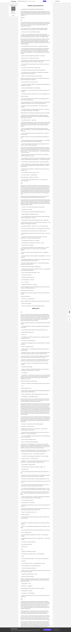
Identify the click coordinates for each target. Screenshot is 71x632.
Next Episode (57, 1)
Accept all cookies (47, 629)
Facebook (13, 15)
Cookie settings (56, 629)
